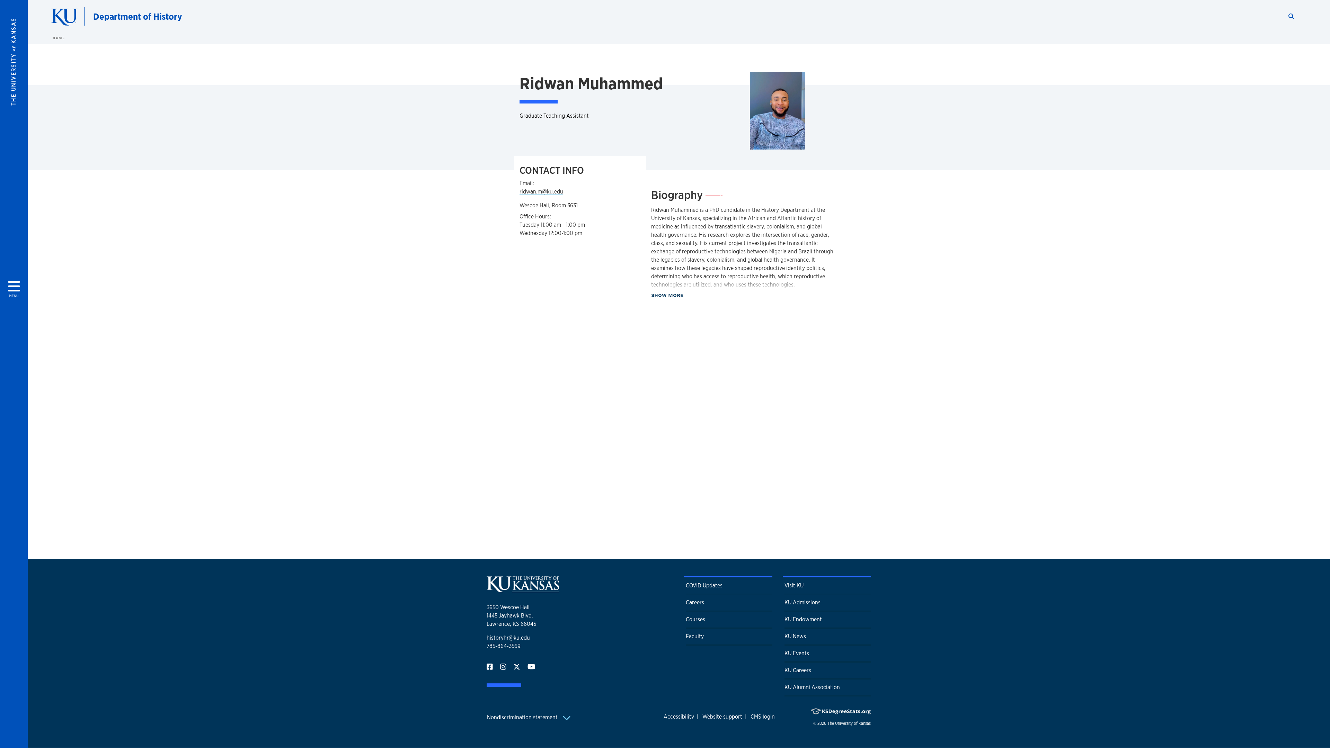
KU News (795, 636)
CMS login (763, 716)
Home (58, 37)
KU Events (796, 653)
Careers (695, 602)
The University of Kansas (849, 723)
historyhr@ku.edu (508, 637)
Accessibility (679, 716)
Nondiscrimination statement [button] (523, 717)
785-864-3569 (504, 646)
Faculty (695, 636)
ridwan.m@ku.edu (541, 191)
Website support (722, 716)
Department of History (137, 16)
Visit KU (794, 585)
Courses (695, 619)
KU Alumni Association (812, 687)
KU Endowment (803, 619)
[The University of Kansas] (523, 589)
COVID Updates (704, 585)
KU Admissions (802, 602)
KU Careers (797, 670)
